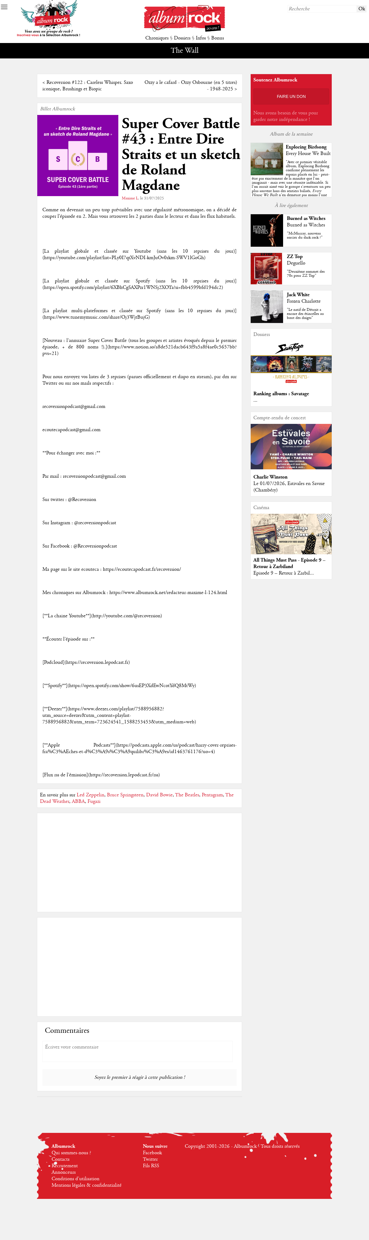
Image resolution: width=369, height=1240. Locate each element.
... (255, 400)
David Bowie (159, 795)
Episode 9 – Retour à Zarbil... (283, 573)
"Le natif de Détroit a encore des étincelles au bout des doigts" (305, 314)
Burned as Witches (306, 218)
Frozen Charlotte (304, 301)
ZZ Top (295, 256)
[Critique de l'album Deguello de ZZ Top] (267, 283)
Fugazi (94, 801)
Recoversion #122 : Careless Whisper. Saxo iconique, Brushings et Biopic (87, 85)
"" (291, 184)
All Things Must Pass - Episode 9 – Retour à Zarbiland (289, 563)
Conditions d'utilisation (75, 1179)
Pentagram (212, 795)
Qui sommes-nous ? (71, 1153)
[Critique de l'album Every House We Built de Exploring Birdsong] (267, 174)
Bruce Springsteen (125, 795)
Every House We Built (308, 153)
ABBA (78, 801)
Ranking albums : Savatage (281, 394)
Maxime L (130, 198)
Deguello (296, 263)
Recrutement (65, 1166)
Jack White (298, 295)
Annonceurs (64, 1172)
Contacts (60, 1159)
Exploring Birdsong (306, 147)
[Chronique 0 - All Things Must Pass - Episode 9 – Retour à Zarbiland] (291, 538)
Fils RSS (151, 1166)
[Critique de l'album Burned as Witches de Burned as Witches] (267, 245)
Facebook (152, 1153)
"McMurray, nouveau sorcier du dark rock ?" (305, 235)
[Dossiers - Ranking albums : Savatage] (291, 384)
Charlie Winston (270, 477)
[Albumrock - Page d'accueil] (184, 30)
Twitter (150, 1159)
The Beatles (187, 795)
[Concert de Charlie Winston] (291, 468)
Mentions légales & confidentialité (87, 1185)
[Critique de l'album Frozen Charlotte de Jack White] (267, 321)
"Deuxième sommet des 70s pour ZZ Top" (306, 273)
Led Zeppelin (90, 795)
